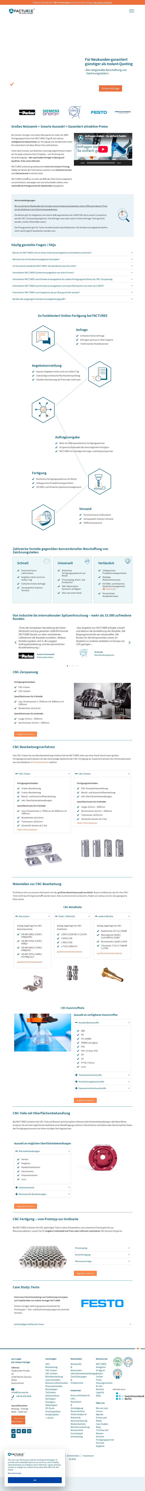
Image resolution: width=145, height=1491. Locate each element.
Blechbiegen (51, 1389)
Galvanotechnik (26, 1187)
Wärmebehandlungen (29, 1151)
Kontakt (100, 1442)
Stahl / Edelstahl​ (67, 916)
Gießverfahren (52, 1395)
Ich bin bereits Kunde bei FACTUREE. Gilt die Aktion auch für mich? (44, 265)
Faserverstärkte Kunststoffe (92, 1088)
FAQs (98, 1395)
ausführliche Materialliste (29, 961)
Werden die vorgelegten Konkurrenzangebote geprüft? (39, 299)
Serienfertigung (82, 1254)
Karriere (100, 1436)
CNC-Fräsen (24, 773)
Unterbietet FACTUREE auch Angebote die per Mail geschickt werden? (46, 292)
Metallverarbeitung (80, 1427)
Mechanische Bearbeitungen (32, 1194)
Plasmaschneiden (53, 1386)
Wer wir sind (102, 1408)
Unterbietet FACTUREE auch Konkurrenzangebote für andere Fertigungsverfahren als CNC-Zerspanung (62, 279)
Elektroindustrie (79, 1414)
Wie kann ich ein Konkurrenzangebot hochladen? (36, 259)
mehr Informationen (27, 829)
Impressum (88, 1455)
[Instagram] (29, 1430)
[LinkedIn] (13, 1430)
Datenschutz (73, 1455)
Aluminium (24, 916)
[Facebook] (24, 1430)
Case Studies (102, 1423)
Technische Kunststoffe (90, 1075)
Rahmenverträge (83, 1261)
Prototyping (81, 1248)
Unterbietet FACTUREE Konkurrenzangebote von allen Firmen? (43, 272)
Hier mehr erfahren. (102, 2)
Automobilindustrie (80, 1395)
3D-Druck (49, 1408)
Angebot (100, 1446)
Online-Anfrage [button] (110, 88)
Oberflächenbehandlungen (84, 1373)
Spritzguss (50, 1398)
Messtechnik (77, 1430)
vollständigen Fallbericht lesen (29, 1324)
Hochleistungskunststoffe (91, 1081)
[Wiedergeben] (77, 162)
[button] (72, 252)
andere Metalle (106, 916)
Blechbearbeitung (54, 1376)
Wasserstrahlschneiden (56, 1382)
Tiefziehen (50, 1392)
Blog (98, 1427)
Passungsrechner (104, 1382)
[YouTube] (19, 1430)
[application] (103, 149)
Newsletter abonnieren (18, 1420)
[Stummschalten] (124, 162)
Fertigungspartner (105, 1439)
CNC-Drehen (85, 773)
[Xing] (13, 1435)
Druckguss (50, 1401)
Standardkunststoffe (89, 1022)
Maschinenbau (78, 1411)
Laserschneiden (52, 1379)
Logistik (100, 1392)
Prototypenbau (52, 1411)
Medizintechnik (78, 1423)
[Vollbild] (128, 162)
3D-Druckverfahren (40, 762)
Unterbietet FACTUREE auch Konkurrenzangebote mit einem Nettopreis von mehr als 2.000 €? (58, 285)
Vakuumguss (51, 1405)
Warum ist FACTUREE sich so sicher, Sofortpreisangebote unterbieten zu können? (51, 252)
